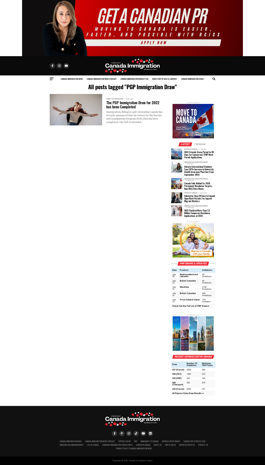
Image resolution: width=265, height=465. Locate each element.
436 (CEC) (176, 374)
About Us (158, 444)
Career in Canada (143, 444)
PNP (135, 441)
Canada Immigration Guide (192, 78)
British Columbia (188, 281)
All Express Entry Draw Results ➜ (188, 393)
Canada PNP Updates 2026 (194, 441)
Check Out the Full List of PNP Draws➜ (190, 306)
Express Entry (124, 441)
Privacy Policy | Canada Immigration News (134, 448)
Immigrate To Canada (150, 441)
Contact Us (203, 444)
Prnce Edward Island (190, 300)
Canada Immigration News (72, 78)
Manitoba (184, 287)
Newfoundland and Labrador (189, 275)
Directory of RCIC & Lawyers (164, 78)
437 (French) (178, 370)
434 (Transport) (177, 384)
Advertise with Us (187, 444)
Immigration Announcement (72, 444)
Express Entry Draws (171, 441)
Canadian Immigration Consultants (117, 444)
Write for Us (170, 444)
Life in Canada (93, 444)
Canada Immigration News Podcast (102, 78)
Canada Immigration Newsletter (134, 78)
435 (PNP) (177, 378)
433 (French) (178, 389)
